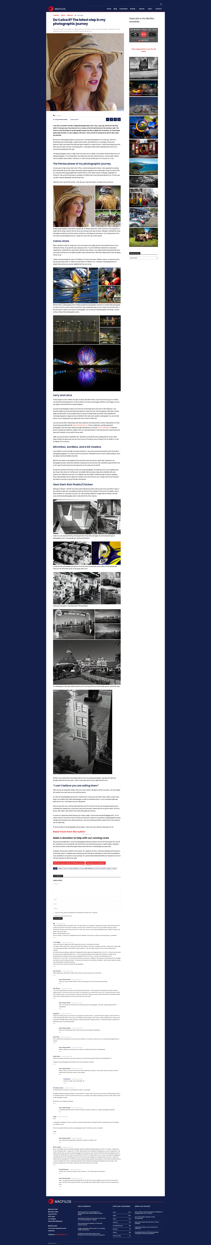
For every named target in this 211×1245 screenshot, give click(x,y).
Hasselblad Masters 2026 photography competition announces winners (146, 1232)
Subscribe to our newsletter (95, 863)
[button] (161, 4)
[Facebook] (107, 119)
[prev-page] (79, 1238)
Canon (56, 15)
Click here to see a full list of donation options (69, 863)
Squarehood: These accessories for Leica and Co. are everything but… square (91, 1219)
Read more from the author (69, 831)
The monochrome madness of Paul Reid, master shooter (90, 1224)
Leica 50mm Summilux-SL (87, 868)
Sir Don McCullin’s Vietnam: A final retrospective (145, 1217)
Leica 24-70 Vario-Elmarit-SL (71, 868)
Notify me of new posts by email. (63, 916)
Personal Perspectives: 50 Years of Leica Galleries (147, 1222)
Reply (54, 937)
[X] (111, 119)
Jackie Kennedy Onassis (80, 425)
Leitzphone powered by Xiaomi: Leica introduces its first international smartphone (91, 1234)
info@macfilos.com (61, 1234)
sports (114, 868)
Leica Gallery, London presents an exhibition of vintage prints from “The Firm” (149, 1212)
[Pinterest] (115, 119)
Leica (63, 15)
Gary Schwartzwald (61, 119)
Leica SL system (100, 868)
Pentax (70, 15)
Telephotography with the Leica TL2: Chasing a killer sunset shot (91, 1229)
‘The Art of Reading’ (103, 427)
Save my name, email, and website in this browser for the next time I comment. (76, 912)
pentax (109, 868)
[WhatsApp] (119, 119)
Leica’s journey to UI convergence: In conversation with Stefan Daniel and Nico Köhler (90, 1213)
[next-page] (81, 1238)
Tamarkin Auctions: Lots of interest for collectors (146, 1227)
